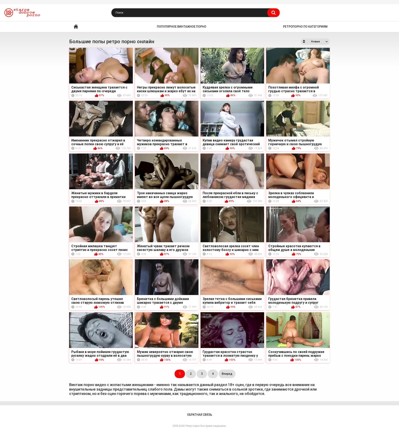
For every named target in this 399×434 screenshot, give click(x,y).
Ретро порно (193, 425)
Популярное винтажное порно (181, 26)
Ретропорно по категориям (305, 26)
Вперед (227, 373)
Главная (76, 26)
